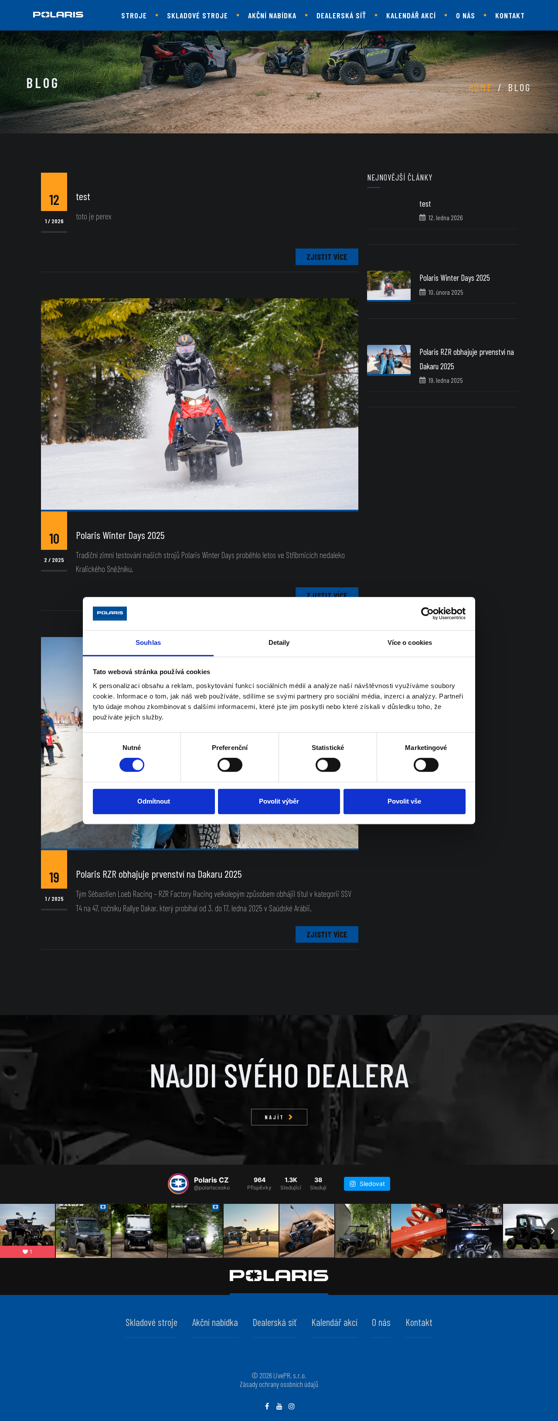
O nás (465, 15)
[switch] (230, 765)
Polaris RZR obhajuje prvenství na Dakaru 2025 (159, 873)
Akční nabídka (272, 15)
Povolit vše (404, 801)
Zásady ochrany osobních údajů (279, 1384)
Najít (274, 1117)
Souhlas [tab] (148, 643)
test (425, 203)
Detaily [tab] (279, 643)
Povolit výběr (279, 801)
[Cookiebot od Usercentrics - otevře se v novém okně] (427, 613)
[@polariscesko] (178, 1184)
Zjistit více (326, 257)
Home (480, 87)
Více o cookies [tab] (410, 643)
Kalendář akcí (411, 15)
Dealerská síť (341, 15)
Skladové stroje (197, 15)
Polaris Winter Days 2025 (454, 278)
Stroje (134, 15)
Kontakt (510, 15)
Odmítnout (153, 801)
